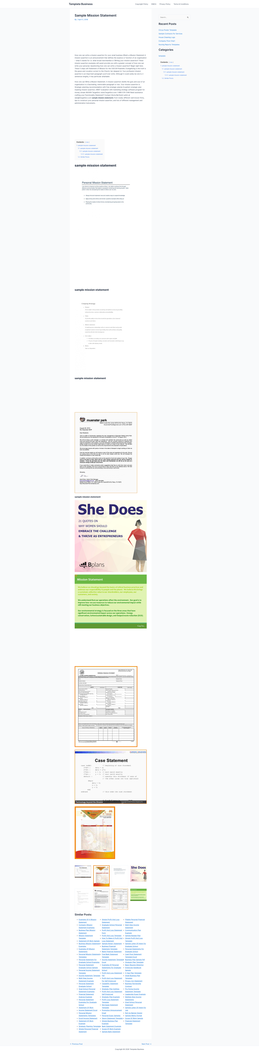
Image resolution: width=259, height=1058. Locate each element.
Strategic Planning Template (89, 1026)
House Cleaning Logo (167, 37)
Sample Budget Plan (133, 936)
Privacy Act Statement (133, 981)
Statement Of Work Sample (89, 941)
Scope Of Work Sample (134, 1018)
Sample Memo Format (133, 1016)
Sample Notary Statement (112, 944)
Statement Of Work (86, 1008)
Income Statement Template (89, 976)
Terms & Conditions (181, 4)
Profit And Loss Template (111, 936)
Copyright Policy (141, 4)
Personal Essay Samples (111, 1016)
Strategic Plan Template (134, 962)
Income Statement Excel (88, 1010)
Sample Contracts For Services (170, 34)
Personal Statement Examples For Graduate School (88, 1002)
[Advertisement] (92, 38)
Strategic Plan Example (111, 997)
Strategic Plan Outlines (110, 989)
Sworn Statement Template (112, 1018)
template (162, 56)
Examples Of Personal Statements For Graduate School (111, 967)
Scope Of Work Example (111, 1029)
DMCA (153, 4)
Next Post (146, 1044)
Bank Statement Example (111, 1026)
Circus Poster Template (168, 30)
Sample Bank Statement (111, 1032)
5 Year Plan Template (133, 973)
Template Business (81, 4)
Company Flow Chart (167, 41)
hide (87, 142)
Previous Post (76, 1044)
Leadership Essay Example (135, 994)
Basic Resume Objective (134, 965)
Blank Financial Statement (112, 952)
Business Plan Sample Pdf (135, 960)
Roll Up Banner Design (133, 1013)
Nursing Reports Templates (169, 45)
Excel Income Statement (88, 1018)
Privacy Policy (165, 4)
